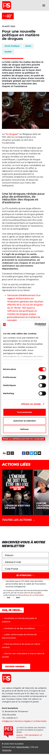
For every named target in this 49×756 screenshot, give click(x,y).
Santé (28, 46)
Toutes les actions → (18, 519)
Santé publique (12, 46)
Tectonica (6, 750)
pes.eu (19, 735)
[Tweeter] (27, 453)
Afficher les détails (31, 404)
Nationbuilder (22, 747)
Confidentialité (40, 721)
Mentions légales (23, 721)
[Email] (39, 453)
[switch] (42, 377)
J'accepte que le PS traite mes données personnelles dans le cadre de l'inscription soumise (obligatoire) (26, 584)
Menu (8, 16)
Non (18, 598)
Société (8, 52)
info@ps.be (7, 721)
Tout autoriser (24, 412)
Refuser (24, 429)
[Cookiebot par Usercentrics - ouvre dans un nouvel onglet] (35, 324)
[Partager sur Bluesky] (31, 453)
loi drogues (12, 134)
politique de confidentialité (33, 595)
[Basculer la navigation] (43, 5)
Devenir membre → (16, 666)
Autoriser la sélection (24, 421)
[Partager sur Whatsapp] (35, 453)
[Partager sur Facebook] (23, 453)
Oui (8, 598)
